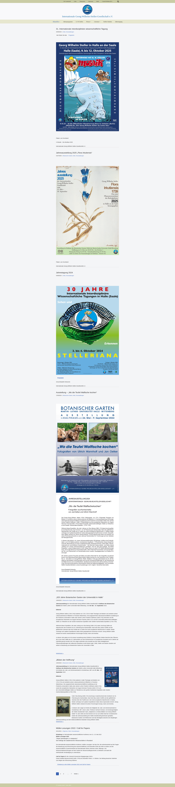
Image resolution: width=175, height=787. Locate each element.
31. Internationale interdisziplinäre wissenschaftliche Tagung (82, 29)
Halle (64, 31)
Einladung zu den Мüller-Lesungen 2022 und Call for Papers (73, 764)
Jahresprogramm (68, 21)
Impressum (90, 1)
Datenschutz (82, 1)
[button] (59, 21)
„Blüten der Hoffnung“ (65, 660)
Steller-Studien (107, 21)
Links (75, 1)
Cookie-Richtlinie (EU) (107, 1)
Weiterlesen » (60, 653)
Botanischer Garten (67, 155)
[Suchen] (118, 1)
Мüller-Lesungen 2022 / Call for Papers (73, 728)
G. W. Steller (79, 21)
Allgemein (65, 731)
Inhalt (97, 1)
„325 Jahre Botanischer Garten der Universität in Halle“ (79, 597)
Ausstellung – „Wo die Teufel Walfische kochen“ (76, 392)
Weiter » (76, 773)
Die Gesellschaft (67, 1)
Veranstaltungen (70, 31)
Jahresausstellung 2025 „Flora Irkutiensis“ (74, 153)
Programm (71, 35)
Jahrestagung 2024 (64, 273)
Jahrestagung (118, 21)
